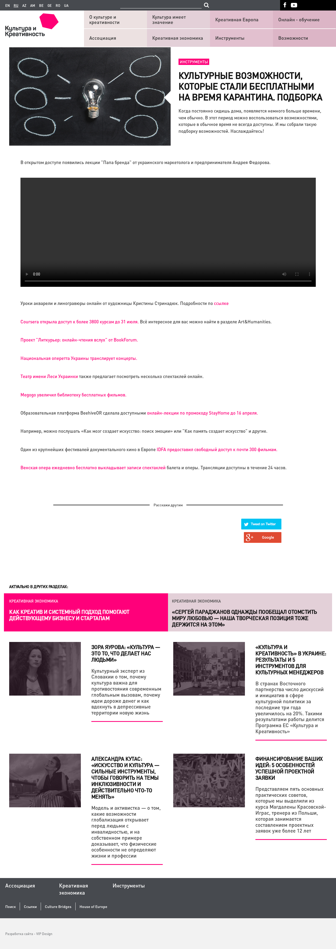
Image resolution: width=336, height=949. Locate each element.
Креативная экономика (177, 38)
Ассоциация (102, 38)
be (41, 5)
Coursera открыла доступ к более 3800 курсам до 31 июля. (79, 321)
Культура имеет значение (169, 19)
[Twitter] (261, 524)
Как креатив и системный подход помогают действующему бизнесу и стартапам (69, 614)
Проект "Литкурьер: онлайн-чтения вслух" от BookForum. (79, 340)
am (32, 5)
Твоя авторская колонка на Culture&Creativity (236, 611)
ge (50, 5)
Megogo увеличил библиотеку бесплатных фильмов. (73, 394)
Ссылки (30, 907)
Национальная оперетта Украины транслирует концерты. (78, 358)
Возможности (293, 38)
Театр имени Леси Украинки (49, 376)
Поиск (10, 907)
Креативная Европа (237, 19)
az (24, 5)
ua (66, 5)
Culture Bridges (58, 907)
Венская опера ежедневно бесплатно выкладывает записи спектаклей (93, 467)
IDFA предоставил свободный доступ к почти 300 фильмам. (217, 449)
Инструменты (229, 38)
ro (58, 5)
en (7, 5)
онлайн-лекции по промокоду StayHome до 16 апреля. (202, 413)
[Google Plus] (262, 537)
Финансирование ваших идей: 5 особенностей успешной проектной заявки (289, 768)
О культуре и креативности (104, 19)
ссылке (221, 303)
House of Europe (93, 907)
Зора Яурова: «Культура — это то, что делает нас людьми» (125, 653)
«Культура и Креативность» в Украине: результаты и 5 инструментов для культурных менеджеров (290, 660)
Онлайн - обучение (299, 19)
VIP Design (44, 933)
